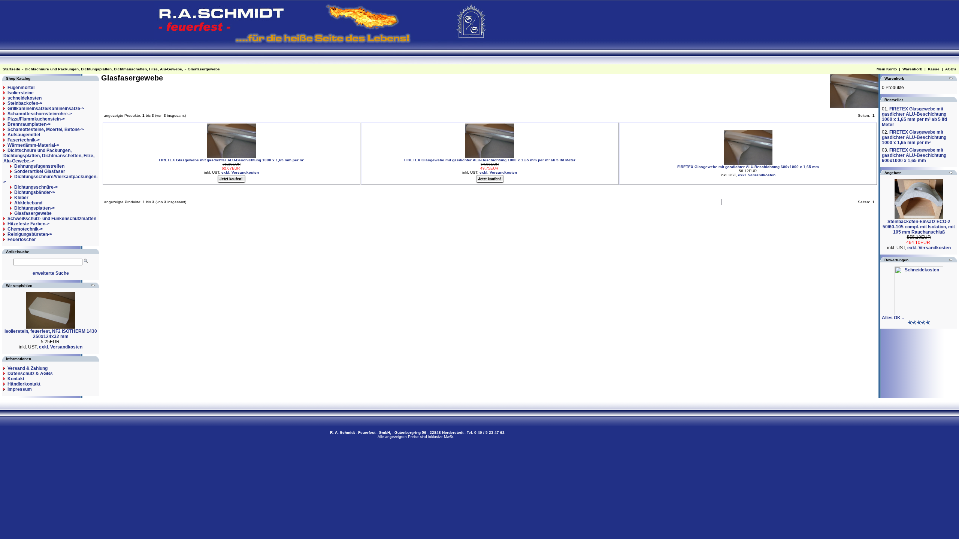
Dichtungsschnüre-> (36, 187)
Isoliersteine (20, 92)
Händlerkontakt (23, 384)
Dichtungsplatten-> (34, 208)
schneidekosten (24, 98)
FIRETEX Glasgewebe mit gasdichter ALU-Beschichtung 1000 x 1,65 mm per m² (231, 160)
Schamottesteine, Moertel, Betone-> (45, 129)
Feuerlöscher (21, 239)
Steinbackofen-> (24, 103)
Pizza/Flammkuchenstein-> (36, 119)
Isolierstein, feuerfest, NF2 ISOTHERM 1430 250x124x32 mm (50, 334)
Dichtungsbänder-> (34, 192)
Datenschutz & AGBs (30, 373)
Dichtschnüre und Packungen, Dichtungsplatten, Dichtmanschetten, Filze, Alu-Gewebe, (104, 69)
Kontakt (15, 378)
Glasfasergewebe (204, 69)
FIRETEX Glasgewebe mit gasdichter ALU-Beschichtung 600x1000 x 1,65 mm (748, 167)
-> (48, 156)
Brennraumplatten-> (29, 124)
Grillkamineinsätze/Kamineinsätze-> (45, 108)
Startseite (11, 69)
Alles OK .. (893, 317)
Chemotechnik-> (25, 229)
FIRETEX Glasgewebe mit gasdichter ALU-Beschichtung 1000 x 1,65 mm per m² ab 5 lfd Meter (489, 160)
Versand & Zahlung (27, 368)
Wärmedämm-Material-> (33, 145)
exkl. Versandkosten (60, 347)
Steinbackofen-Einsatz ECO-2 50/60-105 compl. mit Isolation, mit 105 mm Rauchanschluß (919, 227)
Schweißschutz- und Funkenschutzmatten (51, 218)
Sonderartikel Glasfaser (39, 171)
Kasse (934, 69)
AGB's (950, 69)
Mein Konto (887, 69)
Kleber (21, 197)
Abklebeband (28, 202)
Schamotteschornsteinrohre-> (39, 113)
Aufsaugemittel (23, 134)
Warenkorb (912, 69)
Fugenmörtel (20, 87)
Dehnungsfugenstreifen (39, 166)
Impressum (19, 389)
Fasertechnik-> (23, 140)
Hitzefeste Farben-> (28, 223)
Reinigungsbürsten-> (29, 234)
